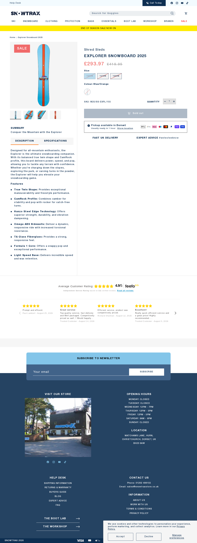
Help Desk (15, 3)
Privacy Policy (139, 514)
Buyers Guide (57, 492)
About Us (139, 500)
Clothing (51, 21)
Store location (125, 128)
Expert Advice (58, 501)
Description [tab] (24, 141)
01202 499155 (143, 483)
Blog (58, 496)
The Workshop (55, 526)
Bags (91, 21)
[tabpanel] (43, 205)
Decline (148, 537)
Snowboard (30, 21)
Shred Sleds (94, 49)
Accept (120, 537)
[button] (186, 13)
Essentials (109, 21)
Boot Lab (130, 21)
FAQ (58, 505)
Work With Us (139, 505)
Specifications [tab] (55, 141)
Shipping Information (58, 483)
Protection (72, 21)
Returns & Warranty (58, 488)
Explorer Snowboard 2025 (30, 37)
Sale (184, 21)
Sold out (138, 113)
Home (12, 37)
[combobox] (132, 13)
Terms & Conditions (139, 509)
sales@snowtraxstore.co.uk (143, 487)
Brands (169, 21)
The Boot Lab (55, 518)
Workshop (150, 21)
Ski (13, 21)
